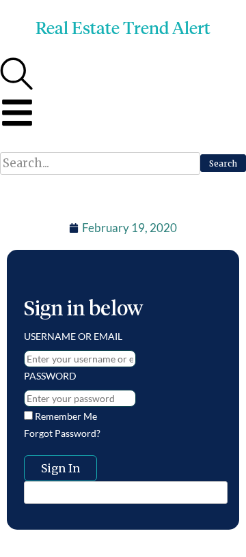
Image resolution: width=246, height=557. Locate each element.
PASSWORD (50, 376)
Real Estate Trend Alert (123, 28)
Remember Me (65, 416)
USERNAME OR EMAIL (73, 336)
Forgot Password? (62, 433)
